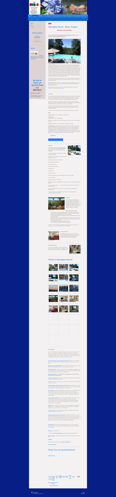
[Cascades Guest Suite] (75, 249)
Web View (83, 493)
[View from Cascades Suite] (73, 308)
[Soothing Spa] (63, 288)
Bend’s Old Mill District (66, 441)
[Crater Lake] (57, 476)
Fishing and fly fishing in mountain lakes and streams (58, 360)
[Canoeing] (50, 477)
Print (34, 492)
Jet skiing (50, 381)
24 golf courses (51, 410)
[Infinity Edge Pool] (74, 150)
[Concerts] (53, 477)
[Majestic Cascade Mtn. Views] (53, 288)
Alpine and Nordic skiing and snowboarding (56, 414)
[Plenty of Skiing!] (70, 477)
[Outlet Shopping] (60, 476)
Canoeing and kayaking (52, 377)
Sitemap (36, 492)
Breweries (50, 430)
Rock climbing (51, 390)
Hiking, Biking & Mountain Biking (55, 365)
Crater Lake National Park (53, 397)
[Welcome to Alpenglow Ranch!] (53, 267)
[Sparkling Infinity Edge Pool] (73, 267)
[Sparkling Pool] (53, 277)
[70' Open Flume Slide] (63, 277)
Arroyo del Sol (33, 95)
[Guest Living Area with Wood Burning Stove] (63, 298)
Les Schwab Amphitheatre (58, 433)
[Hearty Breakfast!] (56, 203)
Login (84, 492)
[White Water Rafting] (53, 479)
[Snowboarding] (50, 479)
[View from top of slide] (73, 277)
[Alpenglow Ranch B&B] (64, 51)
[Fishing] (64, 464)
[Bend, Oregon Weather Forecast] (53, 483)
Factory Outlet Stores (52, 444)
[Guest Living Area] (73, 298)
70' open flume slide (62, 147)
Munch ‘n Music (51, 435)
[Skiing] (73, 477)
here (49, 84)
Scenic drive (50, 405)
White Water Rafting (52, 369)
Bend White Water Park (52, 374)
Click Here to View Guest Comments (55, 139)
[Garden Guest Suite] (53, 235)
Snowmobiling (51, 424)
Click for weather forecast (54, 485)
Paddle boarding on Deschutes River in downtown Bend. (59, 385)
